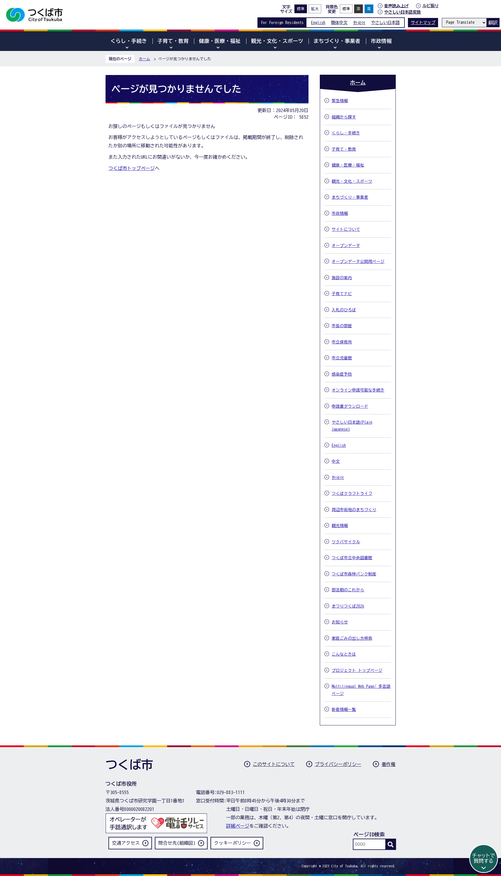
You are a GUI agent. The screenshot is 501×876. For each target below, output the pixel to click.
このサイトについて (274, 764)
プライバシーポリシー (338, 764)
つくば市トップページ (131, 168)
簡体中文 (339, 22)
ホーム (144, 59)
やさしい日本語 (385, 22)
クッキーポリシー (232, 843)
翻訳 (493, 22)
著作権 (388, 764)
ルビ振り (430, 5)
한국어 (359, 22)
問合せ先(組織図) (176, 843)
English (318, 22)
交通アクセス (126, 843)
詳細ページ (237, 826)
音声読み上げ (396, 5)
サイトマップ (423, 22)
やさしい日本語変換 (402, 12)
